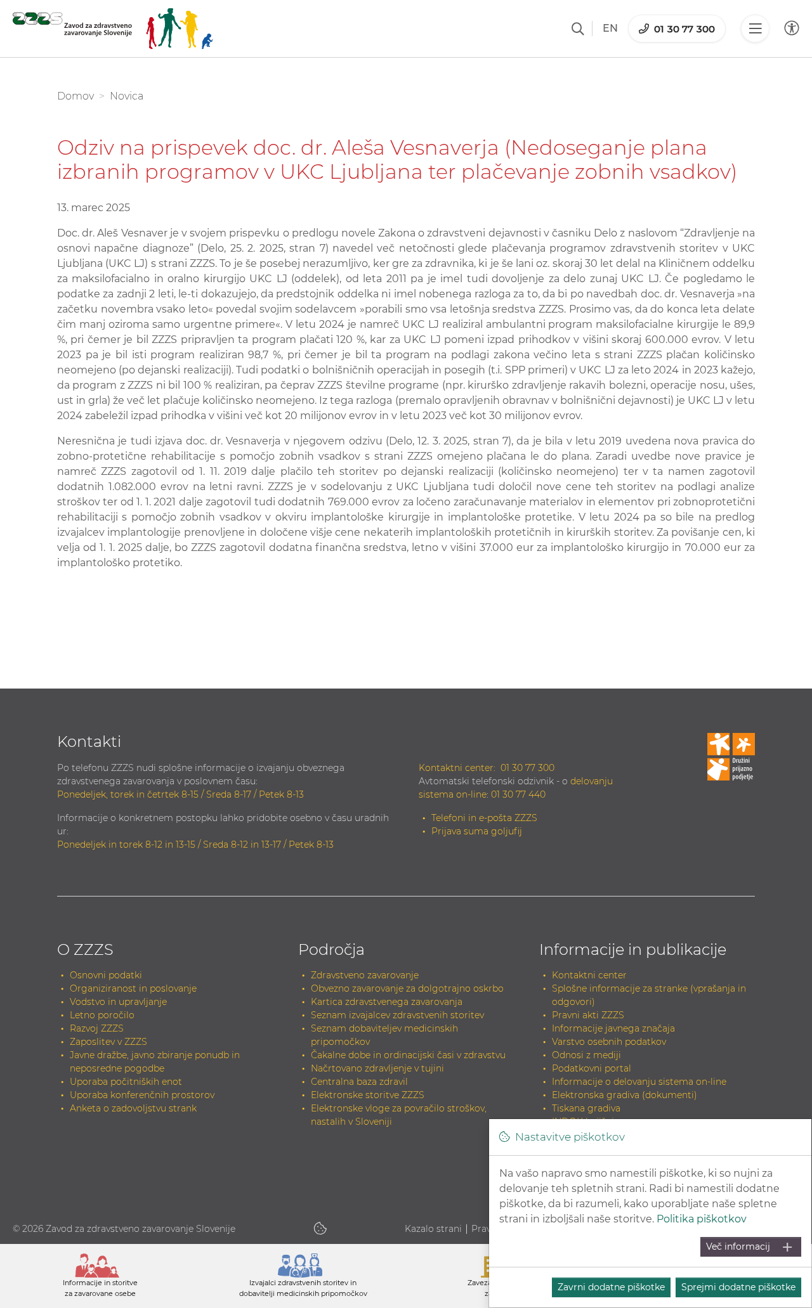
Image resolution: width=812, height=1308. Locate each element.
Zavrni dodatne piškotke (611, 1287)
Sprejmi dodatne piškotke (738, 1287)
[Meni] (755, 28)
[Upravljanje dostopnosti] (791, 28)
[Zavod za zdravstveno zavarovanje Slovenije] (113, 28)
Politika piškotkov (702, 1219)
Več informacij (738, 1246)
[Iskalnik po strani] (578, 28)
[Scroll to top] (784, 1267)
